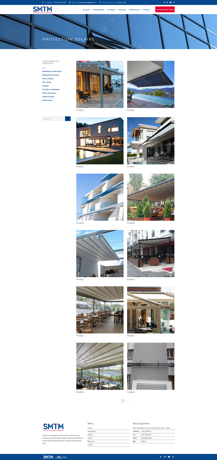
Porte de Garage (49, 93)
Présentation (98, 10)
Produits (111, 10)
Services (122, 10)
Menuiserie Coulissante (51, 71)
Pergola (45, 86)
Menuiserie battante (50, 75)
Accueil (86, 10)
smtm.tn (143, 441)
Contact (146, 10)
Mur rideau (46, 82)
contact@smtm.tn (146, 438)
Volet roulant (47, 78)
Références (134, 10)
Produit (80, 110)
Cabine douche (48, 96)
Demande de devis (164, 9)
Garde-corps (47, 100)
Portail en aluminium (51, 89)
